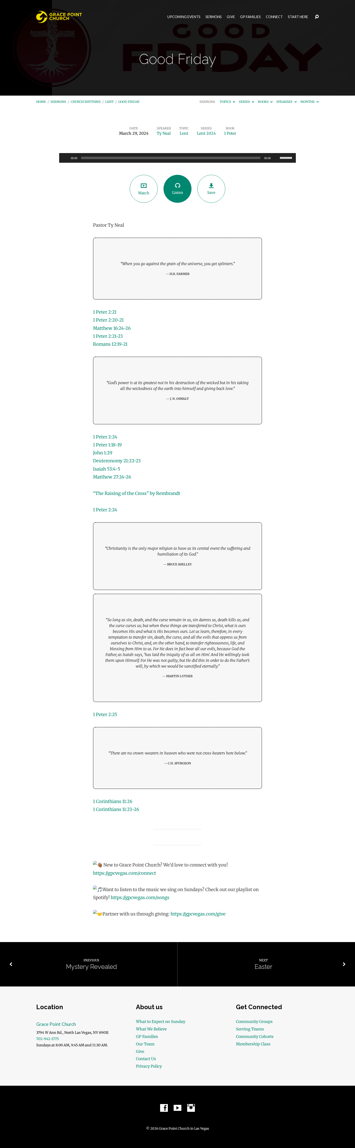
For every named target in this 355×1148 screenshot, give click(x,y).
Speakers (284, 102)
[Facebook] (164, 1108)
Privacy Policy (149, 1066)
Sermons (214, 17)
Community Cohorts (255, 1036)
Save (211, 192)
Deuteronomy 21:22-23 (117, 461)
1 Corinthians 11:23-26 (116, 809)
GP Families (250, 17)
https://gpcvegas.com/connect (124, 873)
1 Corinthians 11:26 (112, 801)
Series (245, 102)
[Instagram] (191, 1108)
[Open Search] (317, 17)
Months (307, 102)
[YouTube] (177, 1108)
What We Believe (151, 1029)
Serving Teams (250, 1029)
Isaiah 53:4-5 (106, 469)
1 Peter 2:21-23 (108, 336)
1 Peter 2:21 (104, 312)
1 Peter (230, 133)
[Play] (65, 157)
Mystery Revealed (91, 966)
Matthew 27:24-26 (112, 477)
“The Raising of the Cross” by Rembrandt (136, 493)
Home (41, 102)
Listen (177, 192)
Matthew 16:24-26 (112, 328)
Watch (143, 193)
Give (231, 17)
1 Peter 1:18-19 (107, 445)
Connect (274, 17)
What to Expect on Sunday (160, 1021)
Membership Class (253, 1044)
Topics (226, 102)
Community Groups (254, 1021)
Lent (109, 102)
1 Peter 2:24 (105, 437)
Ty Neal (164, 133)
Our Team (145, 1044)
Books (263, 102)
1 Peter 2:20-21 (108, 320)
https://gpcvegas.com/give (198, 914)
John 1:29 (102, 453)
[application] (177, 158)
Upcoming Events (183, 17)
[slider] (286, 157)
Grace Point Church (56, 1024)
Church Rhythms (86, 102)
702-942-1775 (47, 1039)
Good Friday (129, 102)
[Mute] (276, 157)
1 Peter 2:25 (105, 714)
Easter (263, 966)
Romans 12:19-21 (110, 344)
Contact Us (146, 1058)
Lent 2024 (206, 133)
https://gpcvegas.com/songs (140, 897)
